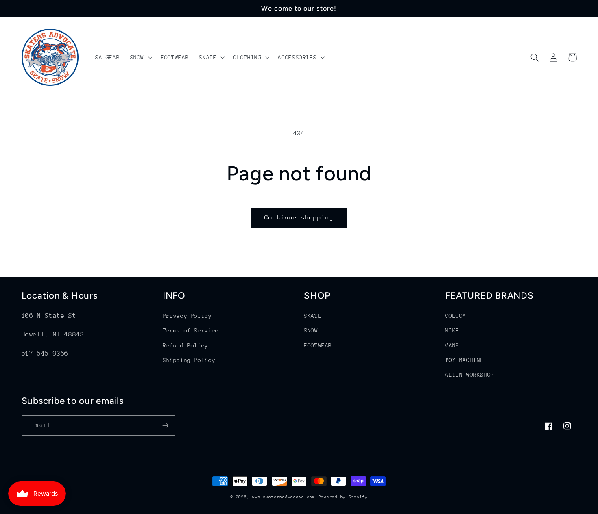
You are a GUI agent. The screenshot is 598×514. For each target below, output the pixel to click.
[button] (140, 57)
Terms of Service (191, 330)
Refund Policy (185, 345)
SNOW (311, 330)
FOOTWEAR (318, 345)
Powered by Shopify (343, 496)
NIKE (452, 330)
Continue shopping (299, 217)
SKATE (312, 315)
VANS (452, 345)
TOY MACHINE (464, 360)
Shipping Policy (189, 360)
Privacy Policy (187, 315)
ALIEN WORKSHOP (469, 374)
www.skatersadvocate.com (283, 496)
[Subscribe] (165, 425)
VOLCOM (455, 315)
